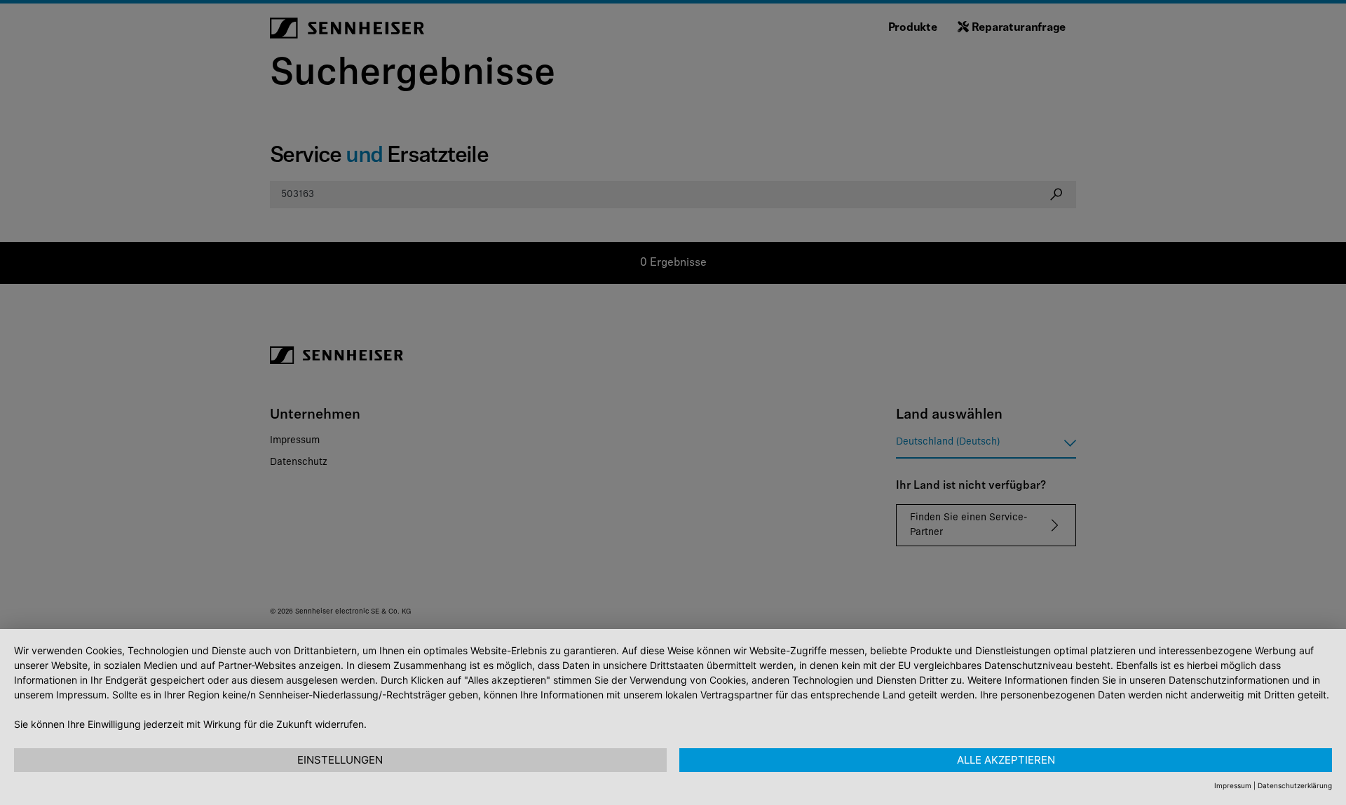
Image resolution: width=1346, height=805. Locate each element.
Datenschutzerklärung (1295, 785)
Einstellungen (340, 759)
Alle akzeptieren (1006, 759)
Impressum (1232, 785)
